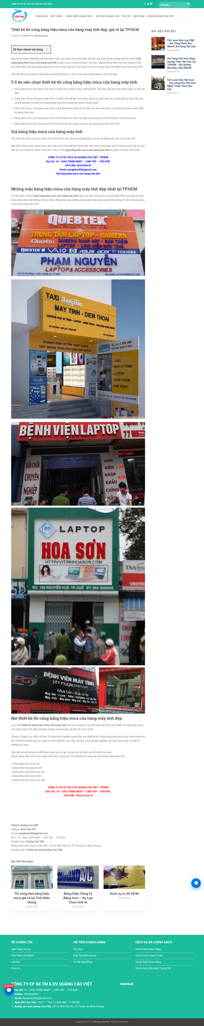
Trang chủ (41, 16)
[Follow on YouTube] (151, 4)
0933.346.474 (28, 829)
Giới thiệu (56, 16)
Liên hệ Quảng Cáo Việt (160, 16)
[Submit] (188, 4)
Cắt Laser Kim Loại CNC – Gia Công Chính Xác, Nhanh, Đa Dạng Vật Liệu (181, 43)
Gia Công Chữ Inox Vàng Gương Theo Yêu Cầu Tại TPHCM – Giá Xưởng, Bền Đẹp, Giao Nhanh (181, 63)
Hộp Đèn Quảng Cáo (107, 16)
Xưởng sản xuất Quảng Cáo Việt (44, 849)
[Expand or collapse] (47, 49)
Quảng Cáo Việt (35, 841)
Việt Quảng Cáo (41, 35)
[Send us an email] (148, 4)
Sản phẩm (138, 16)
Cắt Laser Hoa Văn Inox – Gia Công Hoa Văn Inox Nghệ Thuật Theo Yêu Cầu (181, 84)
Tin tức (126, 16)
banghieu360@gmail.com (33, 833)
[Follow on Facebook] (145, 4)
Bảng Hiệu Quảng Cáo (79, 16)
